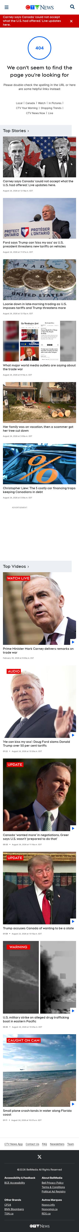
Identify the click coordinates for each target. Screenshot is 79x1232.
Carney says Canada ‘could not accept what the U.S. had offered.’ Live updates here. (38, 183)
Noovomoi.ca (50, 1209)
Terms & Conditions (53, 1187)
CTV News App (13, 1144)
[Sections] (6, 7)
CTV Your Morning (27, 107)
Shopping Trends (51, 107)
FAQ (44, 1144)
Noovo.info (48, 1204)
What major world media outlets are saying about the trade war (39, 367)
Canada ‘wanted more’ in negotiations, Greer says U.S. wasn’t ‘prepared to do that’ (36, 837)
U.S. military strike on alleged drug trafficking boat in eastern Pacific (36, 1019)
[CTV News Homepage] (39, 7)
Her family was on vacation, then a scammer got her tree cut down (38, 428)
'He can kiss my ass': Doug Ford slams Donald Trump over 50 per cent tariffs (36, 743)
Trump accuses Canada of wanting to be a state (38, 928)
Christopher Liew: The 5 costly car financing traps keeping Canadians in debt (39, 490)
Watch (42, 103)
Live (50, 113)
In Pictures (55, 103)
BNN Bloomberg (14, 1209)
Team (70, 1144)
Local (19, 103)
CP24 (7, 1204)
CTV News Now (35, 113)
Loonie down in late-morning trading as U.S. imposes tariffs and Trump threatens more (35, 306)
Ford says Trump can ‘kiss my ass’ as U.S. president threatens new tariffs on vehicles (34, 244)
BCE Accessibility (14, 1182)
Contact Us (32, 1144)
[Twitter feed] (39, 1156)
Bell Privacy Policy (53, 1182)
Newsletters (57, 1144)
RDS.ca (46, 1213)
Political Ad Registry (54, 1191)
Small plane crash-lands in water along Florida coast (37, 1112)
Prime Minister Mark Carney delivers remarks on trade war (38, 650)
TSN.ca (8, 1213)
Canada (30, 103)
